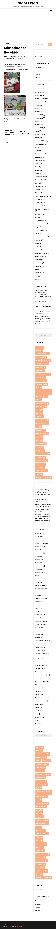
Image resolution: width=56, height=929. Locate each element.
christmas (40, 370)
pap (46, 433)
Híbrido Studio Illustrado (42, 196)
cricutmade (40, 377)
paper (39, 440)
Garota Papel (28, 3)
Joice (5, 56)
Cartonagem (38, 157)
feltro (39, 400)
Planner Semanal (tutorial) (42, 311)
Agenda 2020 (39, 95)
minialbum (40, 430)
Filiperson (37, 189)
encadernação (42, 396)
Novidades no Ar (39, 221)
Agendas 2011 (38, 111)
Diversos (37, 183)
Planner (37, 234)
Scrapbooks (38, 259)
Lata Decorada (39, 199)
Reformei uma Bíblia (41, 301)
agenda (39, 347)
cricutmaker (41, 381)
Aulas (36, 147)
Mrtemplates (19, 926)
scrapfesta (38, 266)
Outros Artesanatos (40, 224)
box (38, 360)
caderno (46, 360)
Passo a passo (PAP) (41, 230)
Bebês (37, 150)
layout (39, 420)
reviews (37, 247)
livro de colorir (39, 206)
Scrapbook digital (40, 256)
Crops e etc (38, 163)
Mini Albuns (38, 214)
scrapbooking (41, 460)
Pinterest (37, 74)
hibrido (39, 410)
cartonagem (41, 367)
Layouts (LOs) (39, 202)
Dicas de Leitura (39, 180)
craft (39, 374)
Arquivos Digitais (39, 144)
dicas (38, 387)
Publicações (38, 240)
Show (36, 269)
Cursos (37, 167)
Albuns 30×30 (39, 134)
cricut (47, 374)
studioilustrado (41, 471)
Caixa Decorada (39, 154)
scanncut (40, 450)
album (39, 350)
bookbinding (41, 357)
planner (39, 447)
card (46, 364)
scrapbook (40, 457)
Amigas (7, 43)
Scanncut (37, 250)
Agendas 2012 (39, 115)
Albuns (37, 131)
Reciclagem (38, 243)
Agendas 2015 (39, 118)
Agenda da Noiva (40, 102)
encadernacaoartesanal (43, 392)
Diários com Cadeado (41, 176)
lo (46, 420)
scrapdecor (38, 263)
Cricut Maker (38, 160)
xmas (48, 477)
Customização (39, 170)
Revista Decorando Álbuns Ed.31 (9, 132)
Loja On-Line (38, 56)
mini (38, 427)
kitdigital (39, 416)
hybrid (39, 413)
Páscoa (37, 227)
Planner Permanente (41, 237)
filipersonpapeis (42, 403)
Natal (36, 217)
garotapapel (41, 406)
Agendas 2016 (39, 121)
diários (37, 173)
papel (39, 437)
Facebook (38, 67)
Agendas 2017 (39, 124)
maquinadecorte (42, 423)
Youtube (37, 77)
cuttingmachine (41, 384)
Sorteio (37, 279)
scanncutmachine (42, 454)
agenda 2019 (38, 92)
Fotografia (38, 193)
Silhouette (38, 272)
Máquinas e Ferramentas (42, 209)
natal (38, 433)
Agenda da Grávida (40, 98)
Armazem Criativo (40, 141)
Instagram (38, 71)
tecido (39, 474)
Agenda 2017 (38, 89)
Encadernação (39, 186)
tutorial (39, 477)
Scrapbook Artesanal (41, 253)
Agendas (37, 105)
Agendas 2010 (39, 108)
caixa (38, 364)
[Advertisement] (28, 24)
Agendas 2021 (39, 128)
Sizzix (36, 276)
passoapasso (41, 444)
